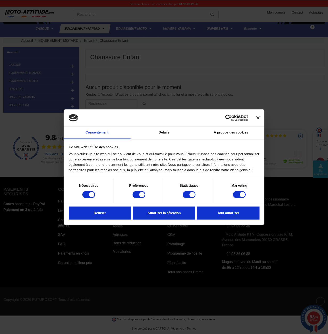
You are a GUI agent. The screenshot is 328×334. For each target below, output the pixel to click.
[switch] (139, 194)
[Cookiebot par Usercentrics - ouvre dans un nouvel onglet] (228, 117)
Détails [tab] (164, 132)
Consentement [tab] (96, 132)
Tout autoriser (228, 213)
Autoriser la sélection (164, 213)
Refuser (100, 213)
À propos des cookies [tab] (231, 132)
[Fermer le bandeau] (257, 117)
